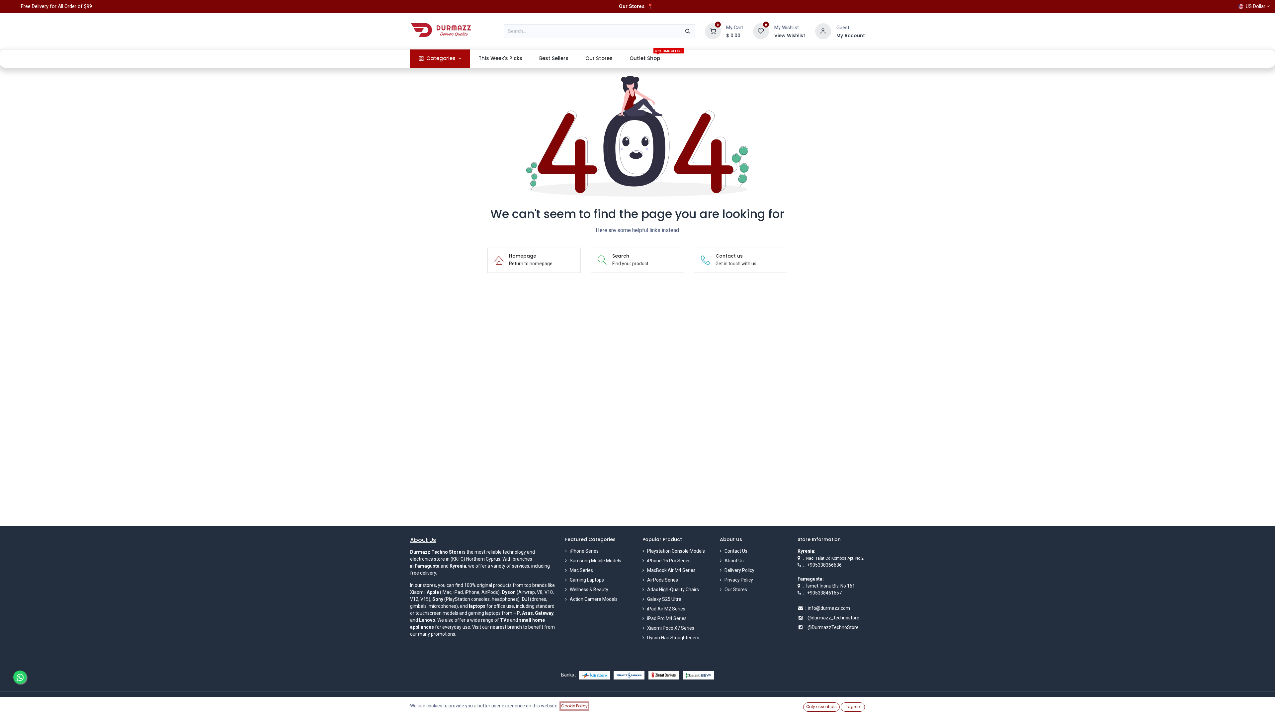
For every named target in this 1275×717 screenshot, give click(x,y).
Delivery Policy (739, 570)
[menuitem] (440, 58)
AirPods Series (662, 580)
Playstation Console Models (676, 551)
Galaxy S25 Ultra (664, 599)
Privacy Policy (738, 580)
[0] (713, 31)
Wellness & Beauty (589, 589)
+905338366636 (824, 565)
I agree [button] (853, 706)
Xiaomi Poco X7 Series (670, 628)
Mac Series (581, 570)
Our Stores (735, 589)
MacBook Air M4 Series (671, 570)
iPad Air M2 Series (666, 608)
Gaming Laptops (587, 580)
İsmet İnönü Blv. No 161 (830, 586)
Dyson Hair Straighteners (673, 637)
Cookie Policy (574, 706)
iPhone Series (584, 551)
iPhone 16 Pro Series (669, 560)
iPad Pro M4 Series (667, 618)
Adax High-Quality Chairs (673, 589)
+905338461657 (824, 593)
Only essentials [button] (821, 706)
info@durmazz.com (829, 608)
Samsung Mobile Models (595, 560)
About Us (734, 560)
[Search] (688, 31)
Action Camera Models (594, 599)
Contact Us (735, 551)
